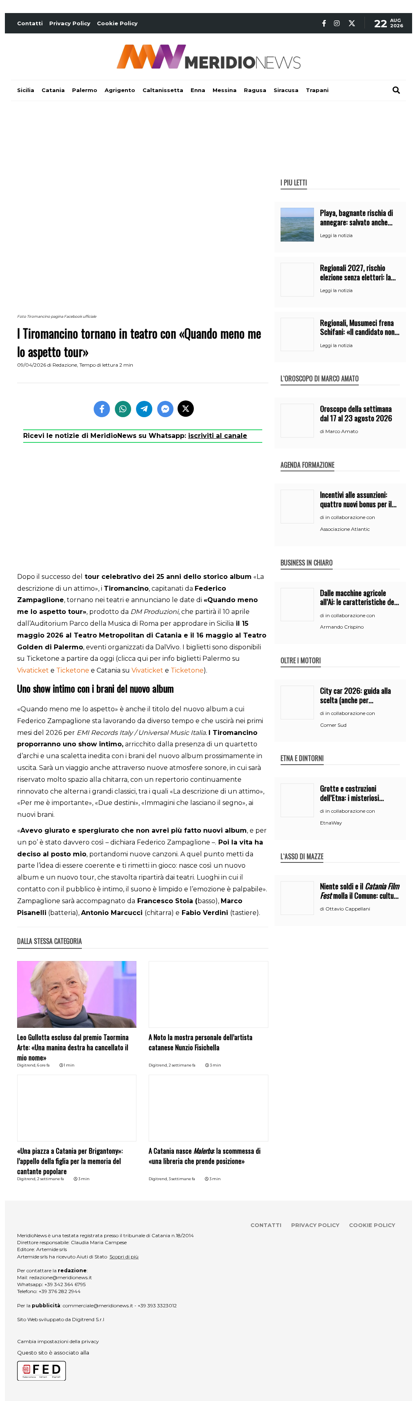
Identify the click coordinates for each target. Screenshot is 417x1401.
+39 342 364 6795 (65, 1284)
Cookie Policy (117, 23)
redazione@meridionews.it (60, 1277)
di (322, 431)
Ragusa (255, 90)
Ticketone (72, 670)
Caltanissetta (163, 90)
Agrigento (120, 90)
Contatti (30, 23)
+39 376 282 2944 (60, 1291)
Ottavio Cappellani (347, 909)
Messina (225, 90)
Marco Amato (341, 431)
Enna (198, 90)
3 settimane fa (182, 1179)
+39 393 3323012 (157, 1305)
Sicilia (25, 90)
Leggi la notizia (336, 235)
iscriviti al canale (217, 436)
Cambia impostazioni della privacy (58, 1341)
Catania (53, 90)
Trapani (317, 90)
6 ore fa (43, 1065)
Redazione (65, 365)
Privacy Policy (69, 23)
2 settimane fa (182, 1065)
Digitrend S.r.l (88, 1319)
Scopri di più (124, 1257)
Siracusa (286, 90)
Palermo (84, 90)
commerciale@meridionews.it (98, 1305)
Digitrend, (27, 1065)
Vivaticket (33, 670)
